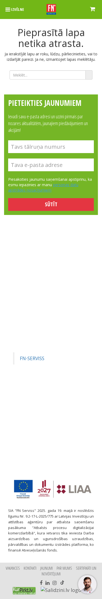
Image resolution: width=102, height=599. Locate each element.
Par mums (64, 568)
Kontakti (30, 568)
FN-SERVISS (32, 358)
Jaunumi (46, 568)
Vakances (13, 568)
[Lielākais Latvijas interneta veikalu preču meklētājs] (24, 591)
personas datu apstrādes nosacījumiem (43, 187)
